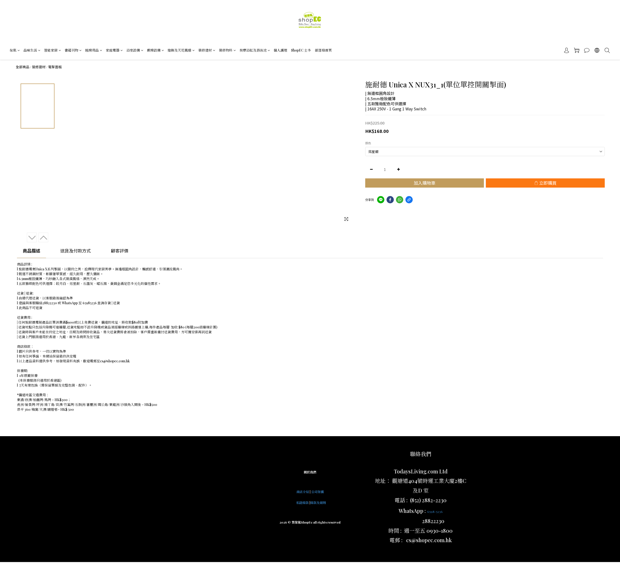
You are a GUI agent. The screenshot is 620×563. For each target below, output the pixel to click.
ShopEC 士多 (301, 50)
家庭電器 (112, 50)
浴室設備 (133, 50)
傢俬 (13, 50)
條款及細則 (318, 503)
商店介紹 (302, 492)
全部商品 (22, 66)
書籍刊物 (71, 50)
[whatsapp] (399, 199)
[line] (380, 199)
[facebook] (390, 199)
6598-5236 (435, 512)
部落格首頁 (323, 50)
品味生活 (30, 50)
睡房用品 (92, 50)
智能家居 (51, 50)
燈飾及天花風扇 (179, 50)
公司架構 (317, 492)
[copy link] (409, 199)
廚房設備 (154, 50)
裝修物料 (225, 50)
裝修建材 (205, 50)
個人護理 (280, 50)
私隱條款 (302, 503)
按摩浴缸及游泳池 (253, 50)
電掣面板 (55, 66)
